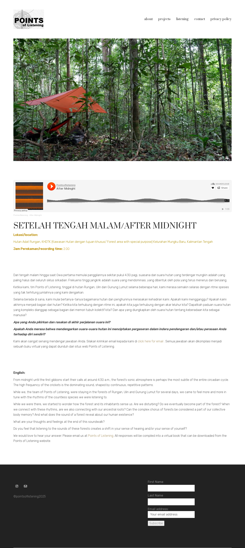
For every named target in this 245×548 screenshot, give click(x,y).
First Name (155, 482)
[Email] (25, 486)
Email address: (158, 509)
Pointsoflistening (20, 215)
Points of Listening (100, 436)
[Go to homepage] (28, 19)
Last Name (155, 495)
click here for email (150, 341)
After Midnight (35, 215)
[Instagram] (16, 486)
